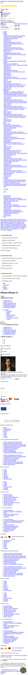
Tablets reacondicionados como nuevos (13, 443)
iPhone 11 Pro (4, 226)
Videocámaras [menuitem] (16, 125)
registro (17, 379)
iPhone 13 (21, 222)
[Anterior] (4, 283)
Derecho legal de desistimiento (11, 497)
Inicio (2, 219)
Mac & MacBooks (11, 315)
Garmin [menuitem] (17, 150)
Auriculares (9, 311)
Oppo (5, 435)
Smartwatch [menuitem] (6, 181)
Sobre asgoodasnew (8, 510)
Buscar (5, 1)
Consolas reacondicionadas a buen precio (13, 452)
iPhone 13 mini (15, 222)
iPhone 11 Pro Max (21, 224)
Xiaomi (5, 434)
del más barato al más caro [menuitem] (10, 304)
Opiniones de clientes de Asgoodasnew (13, 511)
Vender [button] (6, 9)
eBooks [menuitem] (5, 62)
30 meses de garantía (8, 501)
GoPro (5, 472)
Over (8, 219)
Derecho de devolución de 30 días (12, 502)
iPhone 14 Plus (13, 220)
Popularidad (7, 298)
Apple (5, 469)
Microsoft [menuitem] (13, 61)
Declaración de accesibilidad (10, 527)
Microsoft (6, 476)
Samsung (6, 477)
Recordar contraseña (7, 20)
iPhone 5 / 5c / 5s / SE (19, 228)
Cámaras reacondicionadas (10, 451)
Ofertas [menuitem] (5, 31)
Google (5, 471)
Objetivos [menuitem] (10, 125)
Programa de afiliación (9, 524)
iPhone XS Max (11, 226)
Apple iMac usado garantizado (11, 448)
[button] (9, 7)
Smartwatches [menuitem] (7, 149)
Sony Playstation (7, 479)
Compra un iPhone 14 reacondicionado (13, 442)
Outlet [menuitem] (5, 33)
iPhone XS (18, 226)
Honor (5, 433)
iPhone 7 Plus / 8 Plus (10, 227)
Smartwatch (9, 316)
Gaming (8, 319)
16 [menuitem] (4, 340)
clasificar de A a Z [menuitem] (8, 302)
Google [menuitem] (13, 35)
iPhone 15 (16, 219)
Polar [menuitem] (20, 150)
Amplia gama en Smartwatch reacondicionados (15, 446)
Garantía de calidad (8, 495)
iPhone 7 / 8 (19, 227)
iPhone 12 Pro (13, 223)
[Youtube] (5, 390)
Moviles (8, 312)
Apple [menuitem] (5, 35)
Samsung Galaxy (8, 429)
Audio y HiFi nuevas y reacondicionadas (13, 463)
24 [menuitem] (4, 342)
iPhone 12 (3, 224)
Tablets (8, 313)
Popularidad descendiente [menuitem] (10, 306)
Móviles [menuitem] (5, 34)
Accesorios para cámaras (12, 317)
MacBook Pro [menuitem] (21, 91)
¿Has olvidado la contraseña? (20, 23)
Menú (2, 1)
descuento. (3, 373)
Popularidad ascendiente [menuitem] (9, 307)
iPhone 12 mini (20, 223)
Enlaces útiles (20, 1)
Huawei (5, 431)
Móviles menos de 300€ (9, 464)
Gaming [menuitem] (23, 181)
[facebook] (2, 390)
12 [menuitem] (4, 339)
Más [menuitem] (24, 35)
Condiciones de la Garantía (10, 499)
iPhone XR (23, 226)
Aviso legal (6, 517)
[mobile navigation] (2, 3)
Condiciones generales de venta (11, 514)
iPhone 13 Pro (8, 222)
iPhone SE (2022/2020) (11, 224)
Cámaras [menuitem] (6, 125)
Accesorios (6, 309)
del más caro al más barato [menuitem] (10, 303)
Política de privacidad (9, 515)
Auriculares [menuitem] (6, 180)
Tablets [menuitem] (5, 59)
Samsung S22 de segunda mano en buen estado (15, 444)
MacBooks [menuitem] (6, 90)
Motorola (6, 437)
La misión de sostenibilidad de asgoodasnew (14, 520)
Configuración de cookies (10, 528)
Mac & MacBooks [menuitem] (21, 180)
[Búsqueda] (16, 26)
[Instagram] (2, 393)
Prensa (5, 513)
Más (5, 217)
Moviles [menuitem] (11, 180)
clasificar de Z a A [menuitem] (8, 300)
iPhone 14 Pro (6, 220)
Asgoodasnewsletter (8, 503)
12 (6, 336)
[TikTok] (8, 393)
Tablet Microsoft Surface (10, 450)
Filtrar (2, 296)
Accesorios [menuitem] (6, 178)
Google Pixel (7, 430)
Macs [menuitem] (5, 122)
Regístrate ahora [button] (4, 22)
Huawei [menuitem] (17, 35)
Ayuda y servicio (8, 505)
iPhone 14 (20, 220)
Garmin (5, 484)
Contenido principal (12, 1)
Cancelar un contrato (17, 650)
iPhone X (3, 227)
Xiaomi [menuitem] (21, 35)
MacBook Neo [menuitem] (7, 91)
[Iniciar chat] (2, 11)
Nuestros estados (7, 494)
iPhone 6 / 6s (10, 228)
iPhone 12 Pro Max (5, 223)
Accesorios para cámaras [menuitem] (15, 181)
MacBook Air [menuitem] (14, 91)
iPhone (12, 219)
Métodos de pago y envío (10, 498)
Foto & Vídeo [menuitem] (7, 123)
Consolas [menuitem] (6, 177)
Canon (5, 482)
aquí (16, 248)
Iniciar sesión (12, 22)
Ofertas (5, 219)
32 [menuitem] (4, 343)
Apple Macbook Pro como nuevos (12, 447)
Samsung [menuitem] (9, 35)
